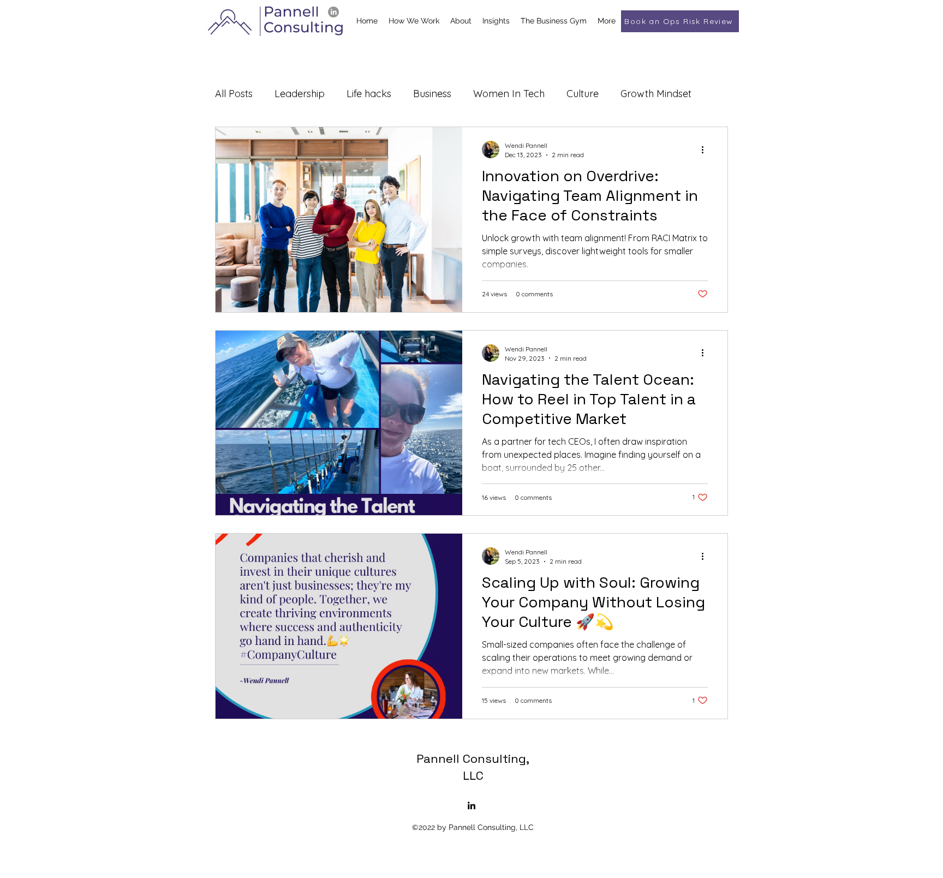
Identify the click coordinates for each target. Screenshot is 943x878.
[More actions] (706, 149)
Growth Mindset (655, 93)
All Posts (234, 93)
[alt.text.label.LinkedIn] (333, 12)
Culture (582, 93)
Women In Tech (509, 93)
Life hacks (369, 93)
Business (432, 93)
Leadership (299, 93)
